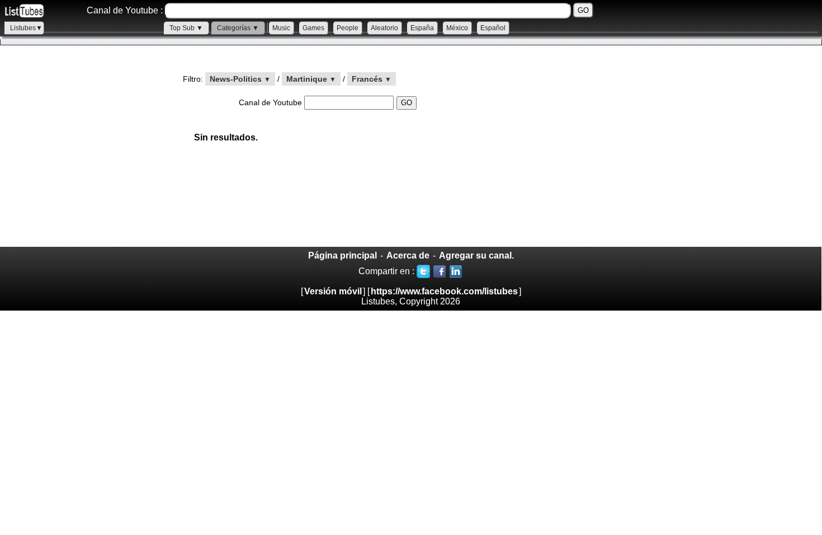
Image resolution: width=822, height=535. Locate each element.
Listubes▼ (26, 28)
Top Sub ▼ (186, 28)
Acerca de (407, 255)
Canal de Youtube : (125, 10)
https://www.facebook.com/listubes (444, 291)
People (347, 28)
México (457, 28)
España (422, 28)
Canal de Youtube (271, 102)
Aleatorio (384, 28)
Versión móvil (333, 291)
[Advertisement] (84, 154)
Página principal (342, 255)
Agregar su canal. (476, 255)
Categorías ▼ (238, 28)
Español (493, 28)
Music (281, 28)
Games (313, 28)
